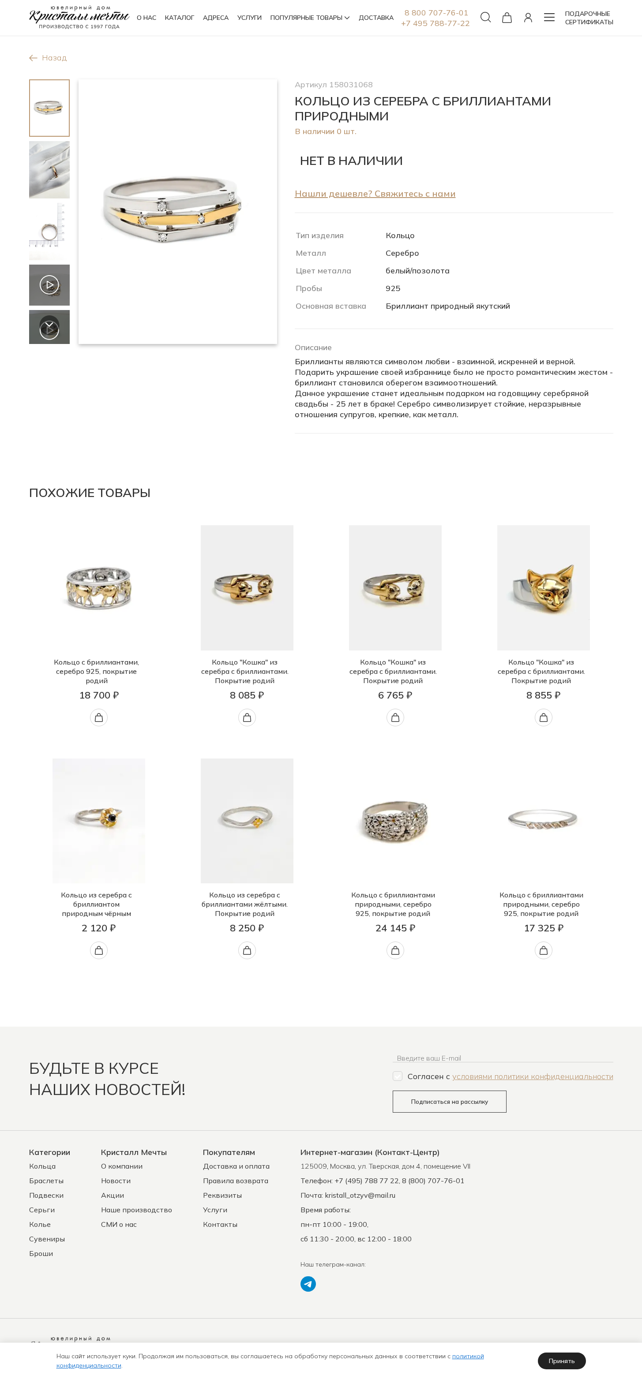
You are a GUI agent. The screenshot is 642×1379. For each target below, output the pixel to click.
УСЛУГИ (249, 18)
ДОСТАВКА (376, 18)
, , (385, 1166)
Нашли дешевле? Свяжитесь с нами (375, 193)
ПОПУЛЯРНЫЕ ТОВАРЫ (306, 18)
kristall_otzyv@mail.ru (360, 1195)
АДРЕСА (216, 18)
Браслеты (46, 1180)
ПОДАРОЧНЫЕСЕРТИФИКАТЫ (589, 18)
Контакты (220, 1224)
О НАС (146, 18)
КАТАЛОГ (179, 18)
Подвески (46, 1195)
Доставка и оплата (236, 1166)
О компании (122, 1166)
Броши (41, 1253)
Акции (112, 1195)
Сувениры (47, 1238)
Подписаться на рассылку (449, 1101)
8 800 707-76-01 (437, 12)
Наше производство (136, 1209)
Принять (562, 1361)
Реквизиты (222, 1195)
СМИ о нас (119, 1224)
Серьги (42, 1209)
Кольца (42, 1166)
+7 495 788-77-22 (435, 23)
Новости (116, 1180)
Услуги (215, 1209)
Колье (40, 1224)
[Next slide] (49, 325)
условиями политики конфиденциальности (532, 1076)
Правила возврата (235, 1180)
